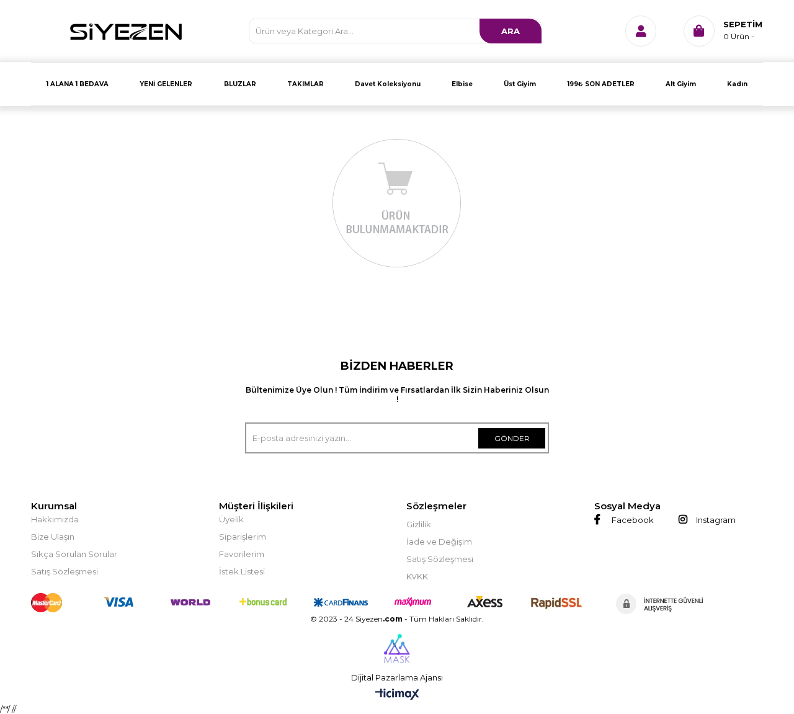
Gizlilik (418, 524)
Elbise (462, 84)
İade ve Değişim (439, 542)
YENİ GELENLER (166, 84)
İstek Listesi (242, 571)
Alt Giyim (681, 84)
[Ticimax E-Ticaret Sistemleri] (397, 695)
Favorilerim (241, 554)
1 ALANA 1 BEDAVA (78, 84)
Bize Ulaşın (52, 537)
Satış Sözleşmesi (64, 571)
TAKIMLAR (305, 84)
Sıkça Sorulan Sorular (74, 554)
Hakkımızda (55, 519)
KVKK (417, 576)
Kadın (737, 84)
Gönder (512, 438)
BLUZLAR (240, 84)
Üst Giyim (520, 84)
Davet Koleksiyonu (388, 84)
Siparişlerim (242, 537)
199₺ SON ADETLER (601, 84)
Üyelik (231, 519)
